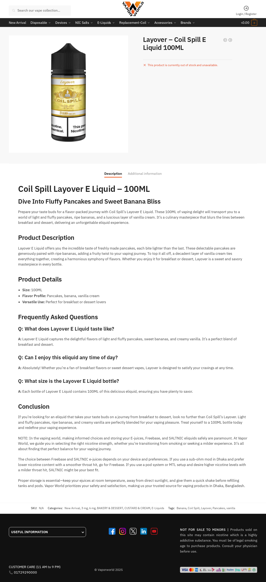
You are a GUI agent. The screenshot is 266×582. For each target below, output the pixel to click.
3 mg (84, 508)
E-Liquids (158, 508)
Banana (181, 508)
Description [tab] (113, 173)
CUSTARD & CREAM (137, 508)
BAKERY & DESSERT (110, 508)
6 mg (92, 508)
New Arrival (72, 508)
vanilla (230, 508)
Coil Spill (194, 508)
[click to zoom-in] (68, 94)
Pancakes (219, 508)
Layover (206, 508)
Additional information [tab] (145, 173)
